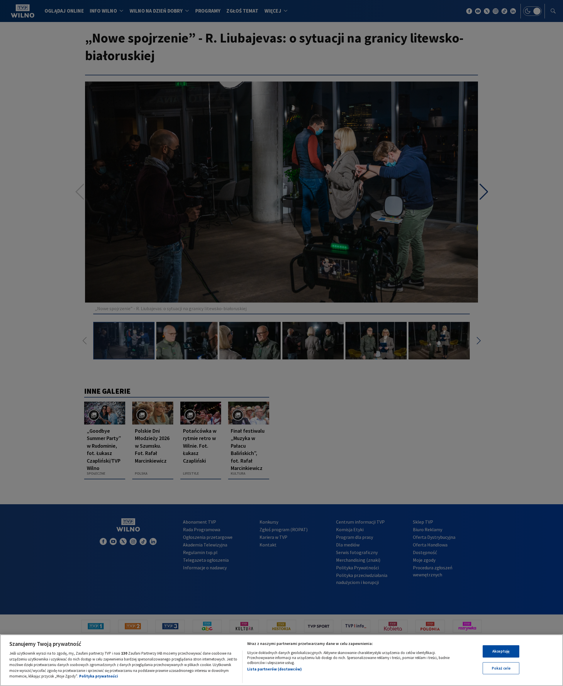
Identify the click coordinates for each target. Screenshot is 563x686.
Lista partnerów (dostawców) (274, 669)
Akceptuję (501, 651)
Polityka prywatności (98, 676)
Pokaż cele (501, 668)
